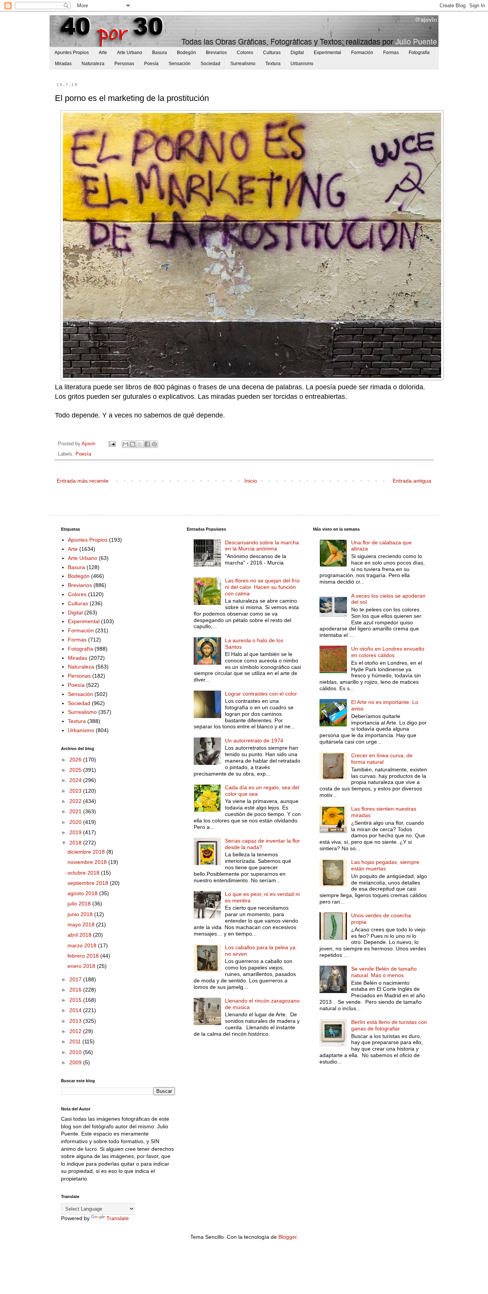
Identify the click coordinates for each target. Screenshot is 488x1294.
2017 (76, 979)
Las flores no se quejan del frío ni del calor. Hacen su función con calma (262, 587)
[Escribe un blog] (132, 444)
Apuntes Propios (72, 52)
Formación (362, 52)
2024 (76, 780)
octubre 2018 (84, 873)
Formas (391, 52)
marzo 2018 (82, 945)
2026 (76, 760)
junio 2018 (80, 914)
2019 (76, 832)
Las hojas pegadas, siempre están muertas (385, 865)
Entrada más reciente (83, 481)
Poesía (151, 63)
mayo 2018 (81, 924)
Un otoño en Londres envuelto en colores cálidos (387, 652)
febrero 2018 (83, 956)
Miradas (63, 63)
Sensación (180, 63)
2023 (76, 791)
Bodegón (186, 52)
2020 (76, 822)
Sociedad (210, 63)
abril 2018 (80, 935)
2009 (76, 1062)
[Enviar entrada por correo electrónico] (111, 443)
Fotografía (419, 52)
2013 (76, 1021)
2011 (75, 1041)
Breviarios (216, 52)
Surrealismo (242, 63)
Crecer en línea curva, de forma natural (382, 758)
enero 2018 (82, 966)
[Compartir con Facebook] (147, 444)
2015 (76, 1000)
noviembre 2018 (87, 862)
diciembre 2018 (86, 852)
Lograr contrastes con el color (261, 694)
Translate (117, 1218)
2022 (76, 801)
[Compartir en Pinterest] (154, 444)
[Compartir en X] (140, 444)
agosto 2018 (83, 893)
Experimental (327, 52)
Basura (159, 52)
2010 (76, 1052)
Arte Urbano (129, 52)
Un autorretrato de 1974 (254, 740)
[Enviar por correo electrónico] (125, 444)
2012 (76, 1031)
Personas (124, 63)
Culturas (272, 52)
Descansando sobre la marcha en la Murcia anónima (262, 545)
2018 (76, 843)
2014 (76, 1010)
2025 (76, 770)
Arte (103, 52)
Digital (297, 52)
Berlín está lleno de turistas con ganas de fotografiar (389, 1025)
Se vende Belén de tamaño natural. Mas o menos (384, 972)
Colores (245, 52)
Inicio (250, 481)
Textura (273, 63)
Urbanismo (302, 63)
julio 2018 (79, 904)
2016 (76, 990)
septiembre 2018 (88, 883)
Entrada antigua (412, 481)
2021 (76, 811)
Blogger (287, 1237)
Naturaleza (93, 63)
